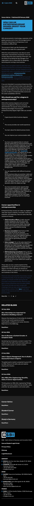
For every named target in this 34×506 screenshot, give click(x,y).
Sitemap (4, 450)
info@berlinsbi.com (8, 469)
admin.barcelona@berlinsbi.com (12, 486)
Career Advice (6, 17)
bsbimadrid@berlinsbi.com (10, 479)
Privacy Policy (6, 447)
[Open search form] (16, 3)
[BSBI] (8, 435)
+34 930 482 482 (8, 484)
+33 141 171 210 (7, 494)
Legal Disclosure (7, 453)
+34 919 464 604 (7, 477)
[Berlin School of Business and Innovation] (28, 3)
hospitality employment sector (16, 151)
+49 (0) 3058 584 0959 (9, 467)
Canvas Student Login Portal (10, 443)
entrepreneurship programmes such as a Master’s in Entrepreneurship (13, 75)
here (20, 289)
